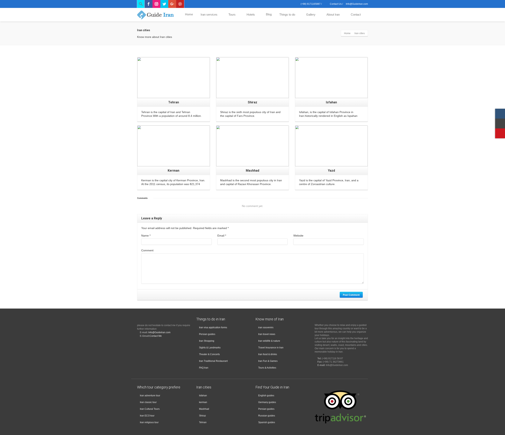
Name (146, 235)
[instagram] (500, 114)
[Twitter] (164, 4)
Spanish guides (266, 422)
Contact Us (335, 4)
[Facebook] (148, 4)
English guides (266, 395)
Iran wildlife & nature (269, 341)
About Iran (333, 14)
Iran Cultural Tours (150, 409)
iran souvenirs (265, 327)
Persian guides (207, 334)
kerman (203, 402)
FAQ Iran (203, 367)
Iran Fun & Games (268, 361)
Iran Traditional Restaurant (213, 361)
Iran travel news (266, 334)
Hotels (251, 14)
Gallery (310, 14)
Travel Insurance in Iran (270, 347)
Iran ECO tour (147, 415)
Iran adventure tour (150, 395)
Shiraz (202, 415)
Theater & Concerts (209, 354)
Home (189, 14)
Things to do (287, 14)
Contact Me (156, 336)
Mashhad (204, 409)
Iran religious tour (149, 422)
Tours (232, 14)
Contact (356, 14)
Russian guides (266, 415)
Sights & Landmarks (210, 347)
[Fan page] (500, 133)
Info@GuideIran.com (159, 332)
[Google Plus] (172, 4)
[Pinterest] (180, 4)
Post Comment (351, 295)
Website (298, 235)
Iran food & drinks (267, 354)
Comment (147, 250)
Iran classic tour (148, 402)
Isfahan (203, 395)
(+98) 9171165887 (310, 4)
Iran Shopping (206, 341)
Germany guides (267, 402)
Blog (269, 14)
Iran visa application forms (213, 327)
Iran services (209, 14)
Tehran (203, 422)
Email (221, 235)
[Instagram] (156, 4)
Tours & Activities (267, 367)
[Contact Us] (500, 123)
